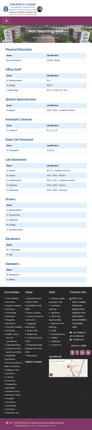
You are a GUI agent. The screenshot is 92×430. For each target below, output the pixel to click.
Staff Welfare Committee (11, 300)
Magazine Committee (9, 322)
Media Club (32, 334)
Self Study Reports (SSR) (55, 318)
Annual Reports (58, 334)
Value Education (13, 345)
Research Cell (12, 413)
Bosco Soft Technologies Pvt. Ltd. (41, 425)
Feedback (55, 341)
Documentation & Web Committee (13, 364)
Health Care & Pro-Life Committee (12, 338)
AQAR (53, 330)
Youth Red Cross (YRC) (33, 339)
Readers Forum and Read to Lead (12, 393)
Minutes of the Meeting (56, 325)
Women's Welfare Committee (13, 329)
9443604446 (78, 336)
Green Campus (34, 312)
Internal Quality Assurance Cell (57, 300)
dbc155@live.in (79, 332)
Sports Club (32, 330)
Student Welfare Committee (12, 307)
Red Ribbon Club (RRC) (33, 307)
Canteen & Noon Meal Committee (14, 350)
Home (35, 37)
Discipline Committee (9, 400)
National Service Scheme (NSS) (33, 300)
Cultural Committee (9, 379)
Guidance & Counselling (10, 386)
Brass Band (32, 355)
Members (55, 312)
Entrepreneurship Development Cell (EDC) (33, 348)
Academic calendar (54, 307)
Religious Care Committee (11, 372)
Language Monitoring (30, 325)
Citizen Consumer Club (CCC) (34, 318)
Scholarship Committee (10, 314)
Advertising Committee (10, 407)
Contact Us (56, 345)
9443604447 (78, 339)
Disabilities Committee (10, 357)
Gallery (54, 337)
